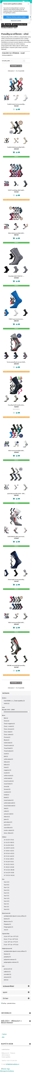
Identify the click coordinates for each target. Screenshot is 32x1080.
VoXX (6, 703)
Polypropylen (8, 927)
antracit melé (8, 814)
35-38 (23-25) (9, 867)
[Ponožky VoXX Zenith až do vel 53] (16, 385)
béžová (7, 764)
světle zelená (8, 759)
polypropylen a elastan (11, 962)
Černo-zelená (8, 734)
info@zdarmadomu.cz (12, 1064)
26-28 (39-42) (9, 848)
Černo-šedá (8, 732)
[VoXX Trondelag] (6, 183)
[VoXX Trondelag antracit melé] (16, 183)
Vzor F (6, 895)
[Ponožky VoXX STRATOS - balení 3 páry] (16, 256)
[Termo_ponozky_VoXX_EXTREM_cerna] (16, 572)
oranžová (7, 792)
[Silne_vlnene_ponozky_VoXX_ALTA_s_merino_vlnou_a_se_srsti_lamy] (6, 226)
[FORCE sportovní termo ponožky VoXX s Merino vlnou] (16, 299)
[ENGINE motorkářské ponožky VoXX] (16, 646)
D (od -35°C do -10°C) (11, 944)
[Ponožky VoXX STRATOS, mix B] (16, 269)
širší (6, 980)
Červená (7, 737)
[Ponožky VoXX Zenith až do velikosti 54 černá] (25, 398)
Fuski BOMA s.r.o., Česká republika (14, 700)
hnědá (6, 794)
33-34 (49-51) (9, 861)
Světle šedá (8, 743)
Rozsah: (4, 709)
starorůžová (8, 827)
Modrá (6, 740)
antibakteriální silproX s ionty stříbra (15, 916)
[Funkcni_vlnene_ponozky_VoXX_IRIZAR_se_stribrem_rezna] (16, 140)
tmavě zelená (8, 800)
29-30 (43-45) (9, 853)
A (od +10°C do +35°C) (11, 936)
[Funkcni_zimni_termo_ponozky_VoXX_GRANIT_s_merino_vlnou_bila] (16, 97)
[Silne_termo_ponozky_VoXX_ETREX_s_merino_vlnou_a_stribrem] (6, 615)
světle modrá (8, 775)
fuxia (6, 767)
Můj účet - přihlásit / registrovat (11, 1022)
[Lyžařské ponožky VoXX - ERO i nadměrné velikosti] (16, 474)
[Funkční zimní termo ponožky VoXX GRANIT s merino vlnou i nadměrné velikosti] (16, 84)
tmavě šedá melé (9, 805)
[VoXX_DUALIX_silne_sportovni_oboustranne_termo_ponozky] (6, 530)
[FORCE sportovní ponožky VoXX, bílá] (16, 312)
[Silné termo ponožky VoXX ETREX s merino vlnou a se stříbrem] (16, 603)
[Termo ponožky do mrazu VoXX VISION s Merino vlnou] (16, 342)
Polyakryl (7, 924)
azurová (7, 825)
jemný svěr (8, 969)
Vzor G (6, 898)
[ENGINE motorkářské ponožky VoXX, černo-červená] (6, 658)
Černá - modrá (9, 726)
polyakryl (7, 957)
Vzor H (6, 901)
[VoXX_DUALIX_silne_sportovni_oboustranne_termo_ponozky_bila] (16, 530)
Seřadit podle (6, 60)
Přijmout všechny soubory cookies (16, 17)
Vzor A (6, 882)
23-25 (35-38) (9, 842)
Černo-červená (9, 729)
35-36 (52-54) (9, 864)
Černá (6, 721)
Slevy (5, 992)
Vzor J (6, 906)
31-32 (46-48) (9, 859)
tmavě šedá (8, 784)
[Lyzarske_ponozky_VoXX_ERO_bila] (16, 487)
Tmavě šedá (8, 748)
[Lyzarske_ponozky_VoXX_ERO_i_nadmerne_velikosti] (6, 487)
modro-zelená (9, 830)
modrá (7, 773)
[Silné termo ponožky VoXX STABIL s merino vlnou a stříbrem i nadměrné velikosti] (16, 431)
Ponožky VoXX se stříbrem (9, 26)
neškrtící (7, 971)
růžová (7, 762)
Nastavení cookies (16, 20)
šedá (6, 808)
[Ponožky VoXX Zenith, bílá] (6, 398)
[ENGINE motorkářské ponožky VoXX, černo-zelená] (25, 658)
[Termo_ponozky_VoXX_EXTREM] (6, 572)
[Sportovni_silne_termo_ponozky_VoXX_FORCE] (6, 312)
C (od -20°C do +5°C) (11, 942)
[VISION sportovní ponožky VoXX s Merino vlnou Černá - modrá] (16, 355)
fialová (7, 816)
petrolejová (8, 822)
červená (7, 789)
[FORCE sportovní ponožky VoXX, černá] (25, 312)
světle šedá (8, 778)
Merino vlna (8, 921)
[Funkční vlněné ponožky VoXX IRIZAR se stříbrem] (16, 127)
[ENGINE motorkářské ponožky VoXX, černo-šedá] (16, 658)
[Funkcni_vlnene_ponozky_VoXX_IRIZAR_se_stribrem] (6, 140)
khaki (6, 797)
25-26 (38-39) (9, 845)
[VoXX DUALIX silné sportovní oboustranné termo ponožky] (16, 517)
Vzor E (6, 893)
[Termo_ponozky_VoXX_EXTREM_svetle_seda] (25, 572)
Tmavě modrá (9, 745)
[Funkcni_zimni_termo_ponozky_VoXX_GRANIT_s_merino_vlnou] (6, 97)
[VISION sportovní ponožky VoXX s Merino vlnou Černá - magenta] (6, 355)
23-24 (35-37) (9, 839)
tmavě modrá (9, 781)
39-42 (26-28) (9, 870)
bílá (6, 756)
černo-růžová (8, 833)
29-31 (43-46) (9, 856)
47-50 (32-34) (9, 875)
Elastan (7, 954)
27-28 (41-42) (9, 850)
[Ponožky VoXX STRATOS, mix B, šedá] (25, 269)
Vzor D (6, 890)
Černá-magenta (9, 723)
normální (7, 974)
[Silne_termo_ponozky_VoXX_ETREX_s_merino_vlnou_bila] (16, 615)
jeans (6, 819)
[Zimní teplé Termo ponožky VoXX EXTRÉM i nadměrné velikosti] (16, 560)
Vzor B (6, 884)
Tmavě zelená (8, 751)
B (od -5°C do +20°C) (11, 939)
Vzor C (6, 887)
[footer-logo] (10, 1069)
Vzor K (6, 909)
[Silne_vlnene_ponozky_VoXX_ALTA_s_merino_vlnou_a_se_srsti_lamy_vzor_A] (16, 226)
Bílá (6, 718)
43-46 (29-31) (9, 872)
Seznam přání (8, 986)
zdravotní (7, 977)
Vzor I (6, 904)
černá (6, 786)
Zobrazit (3, 49)
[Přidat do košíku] (14, 153)
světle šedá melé (9, 803)
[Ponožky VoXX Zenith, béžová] (16, 398)
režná (6, 811)
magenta (7, 770)
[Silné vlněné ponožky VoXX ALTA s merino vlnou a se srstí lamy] (16, 213)
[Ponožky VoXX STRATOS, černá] (6, 269)
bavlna (6, 919)
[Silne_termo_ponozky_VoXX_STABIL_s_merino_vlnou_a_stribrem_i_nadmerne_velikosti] (6, 444)
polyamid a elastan (10, 959)
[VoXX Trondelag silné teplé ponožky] (16, 170)
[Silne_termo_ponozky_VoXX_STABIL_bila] (16, 444)
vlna (6, 929)
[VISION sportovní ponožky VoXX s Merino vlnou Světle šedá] (25, 355)
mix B (6, 753)
